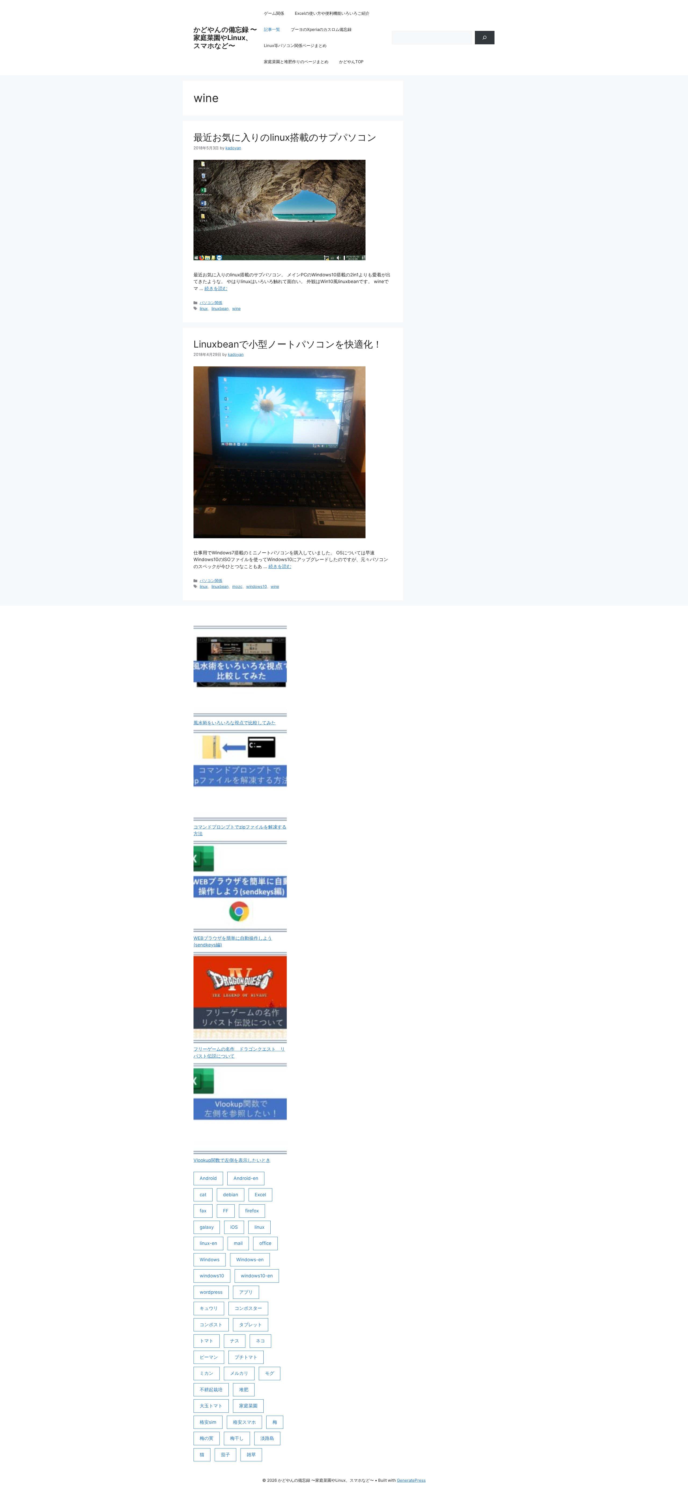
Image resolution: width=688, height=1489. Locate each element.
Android (208, 1178)
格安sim (208, 1422)
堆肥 (243, 1389)
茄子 (225, 1454)
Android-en (246, 1178)
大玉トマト (211, 1405)
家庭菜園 (248, 1405)
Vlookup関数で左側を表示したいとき (232, 1160)
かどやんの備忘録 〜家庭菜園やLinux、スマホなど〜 (225, 38)
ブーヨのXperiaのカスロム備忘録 (321, 29)
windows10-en (257, 1275)
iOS (234, 1227)
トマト (206, 1340)
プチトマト (246, 1357)
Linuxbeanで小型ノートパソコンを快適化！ (288, 344)
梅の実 (206, 1438)
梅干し (237, 1438)
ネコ (260, 1340)
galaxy (207, 1227)
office (265, 1243)
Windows (210, 1259)
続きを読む (216, 288)
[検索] (484, 38)
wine (236, 308)
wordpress (211, 1292)
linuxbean (220, 308)
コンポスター (248, 1308)
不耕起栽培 (211, 1389)
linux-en (208, 1243)
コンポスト (211, 1324)
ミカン (206, 1373)
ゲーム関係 (274, 13)
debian (230, 1194)
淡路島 (267, 1438)
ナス (234, 1340)
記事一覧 (272, 29)
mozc (237, 586)
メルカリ (239, 1373)
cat (203, 1194)
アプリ (246, 1292)
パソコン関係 (211, 302)
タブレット (250, 1324)
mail (238, 1243)
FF (225, 1210)
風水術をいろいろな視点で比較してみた (235, 722)
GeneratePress (411, 1480)
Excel (260, 1194)
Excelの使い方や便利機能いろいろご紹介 (332, 13)
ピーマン (209, 1357)
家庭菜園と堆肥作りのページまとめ (296, 61)
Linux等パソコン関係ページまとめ (295, 45)
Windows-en (250, 1259)
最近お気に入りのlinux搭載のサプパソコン (285, 137)
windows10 (256, 586)
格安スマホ (244, 1422)
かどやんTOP (351, 61)
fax (203, 1210)
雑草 (251, 1454)
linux (204, 308)
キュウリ (209, 1308)
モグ (269, 1373)
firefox (252, 1210)
